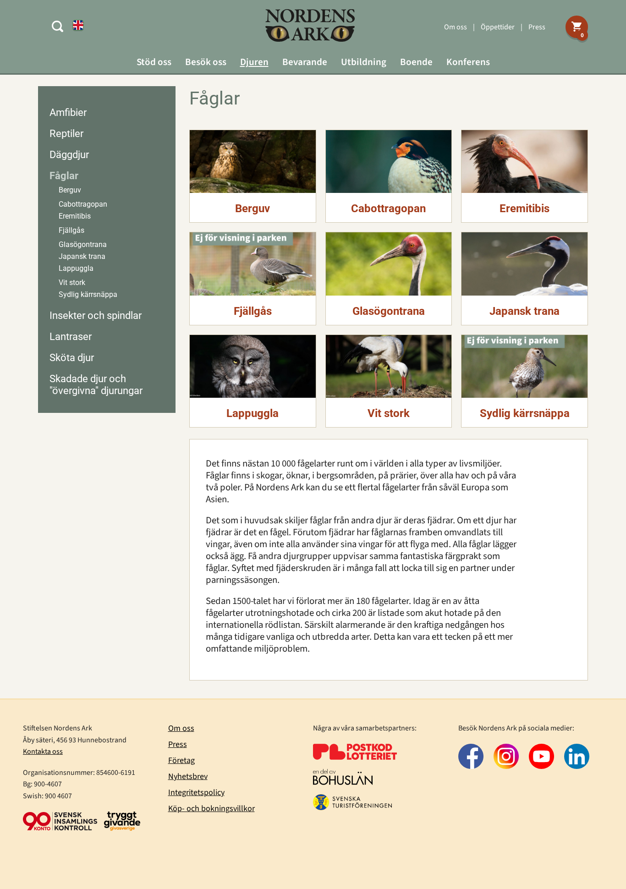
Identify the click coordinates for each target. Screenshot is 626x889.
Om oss (455, 27)
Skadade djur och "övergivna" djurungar (96, 384)
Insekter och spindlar (95, 315)
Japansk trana (82, 256)
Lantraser (70, 336)
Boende (416, 62)
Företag (181, 760)
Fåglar (63, 175)
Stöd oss (154, 62)
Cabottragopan (83, 204)
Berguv (70, 190)
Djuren (254, 62)
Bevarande (304, 62)
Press (536, 27)
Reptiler (66, 133)
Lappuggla (76, 268)
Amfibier (68, 112)
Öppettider (498, 27)
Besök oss (205, 62)
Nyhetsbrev (188, 776)
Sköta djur (71, 357)
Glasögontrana (83, 244)
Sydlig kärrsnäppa (88, 294)
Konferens (468, 62)
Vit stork (72, 282)
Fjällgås (71, 230)
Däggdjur (69, 154)
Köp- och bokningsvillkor (211, 808)
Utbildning (363, 62)
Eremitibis (75, 216)
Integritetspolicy (196, 792)
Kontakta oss (43, 751)
